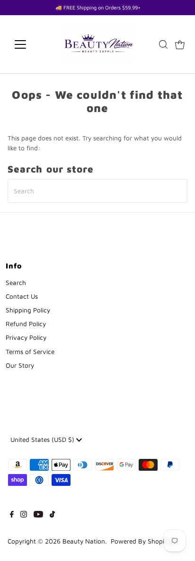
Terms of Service (30, 351)
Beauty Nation (83, 541)
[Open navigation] (29, 44)
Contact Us (22, 296)
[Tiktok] (52, 515)
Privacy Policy (26, 337)
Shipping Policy (28, 310)
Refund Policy (26, 324)
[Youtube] (38, 515)
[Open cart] (180, 44)
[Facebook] (12, 515)
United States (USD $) (43, 439)
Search (16, 282)
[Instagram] (23, 515)
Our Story (20, 365)
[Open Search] (163, 44)
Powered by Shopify (140, 541)
